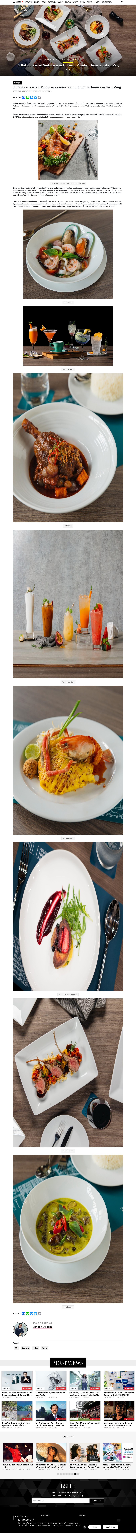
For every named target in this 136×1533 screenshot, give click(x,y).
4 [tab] (67, 1474)
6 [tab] (72, 1474)
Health (37, 2)
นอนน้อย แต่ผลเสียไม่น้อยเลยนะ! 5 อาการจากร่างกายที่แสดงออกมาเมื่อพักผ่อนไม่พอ (18, 1467)
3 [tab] (64, 1474)
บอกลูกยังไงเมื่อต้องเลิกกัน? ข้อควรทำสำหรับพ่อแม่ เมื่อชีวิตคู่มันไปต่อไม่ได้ (51, 1467)
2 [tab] (61, 1474)
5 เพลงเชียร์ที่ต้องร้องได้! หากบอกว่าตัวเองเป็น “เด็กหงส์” (84, 1424)
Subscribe (96, 1500)
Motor (68, 2)
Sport (75, 2)
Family (82, 2)
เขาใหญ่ (35, 1348)
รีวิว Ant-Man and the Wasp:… (116, 1465)
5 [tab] (69, 1474)
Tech (44, 2)
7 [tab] (75, 1474)
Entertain (52, 2)
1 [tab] (58, 1474)
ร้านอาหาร (25, 1348)
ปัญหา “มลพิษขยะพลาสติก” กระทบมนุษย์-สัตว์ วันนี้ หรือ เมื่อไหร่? (15, 1424)
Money (60, 2)
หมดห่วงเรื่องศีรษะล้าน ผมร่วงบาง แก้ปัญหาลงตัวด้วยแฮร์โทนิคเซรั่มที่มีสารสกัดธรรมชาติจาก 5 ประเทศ (16, 1395)
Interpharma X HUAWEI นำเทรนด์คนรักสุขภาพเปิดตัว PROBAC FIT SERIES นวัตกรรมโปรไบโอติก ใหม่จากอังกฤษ (119, 1396)
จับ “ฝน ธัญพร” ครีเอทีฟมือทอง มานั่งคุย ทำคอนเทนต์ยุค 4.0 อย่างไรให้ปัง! (84, 1393)
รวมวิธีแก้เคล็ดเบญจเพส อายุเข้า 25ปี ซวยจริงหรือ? (51, 1393)
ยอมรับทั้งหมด (110, 1527)
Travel (89, 2)
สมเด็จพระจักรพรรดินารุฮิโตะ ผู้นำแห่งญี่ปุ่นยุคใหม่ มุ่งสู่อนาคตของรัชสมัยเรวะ (50, 1425)
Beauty (97, 2)
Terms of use (45, 1515)
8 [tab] (78, 1474)
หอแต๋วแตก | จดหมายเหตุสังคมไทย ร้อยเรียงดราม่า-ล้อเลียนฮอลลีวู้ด (118, 1424)
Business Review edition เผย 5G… (84, 1465)
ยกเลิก (95, 1527)
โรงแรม (44, 1348)
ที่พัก (16, 1348)
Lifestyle (28, 2)
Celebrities (107, 2)
